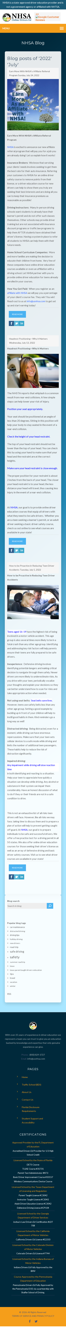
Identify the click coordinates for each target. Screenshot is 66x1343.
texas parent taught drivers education (26, 970)
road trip (14, 947)
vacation (13, 982)
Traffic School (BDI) (31, 1084)
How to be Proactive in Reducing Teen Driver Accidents (31, 567)
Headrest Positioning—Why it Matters (28, 338)
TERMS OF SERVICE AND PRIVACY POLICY (33, 1316)
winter (13, 986)
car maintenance (17, 927)
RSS (9, 994)
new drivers (15, 943)
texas (12, 966)
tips (12, 974)
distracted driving (17, 931)
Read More (17, 314)
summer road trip (17, 962)
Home (25, 1077)
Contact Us (27, 1099)
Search (50, 906)
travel (12, 978)
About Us (26, 1092)
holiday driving (16, 939)
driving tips (14, 935)
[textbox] (27, 906)
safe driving (17, 951)
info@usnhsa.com (36, 1058)
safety (15, 957)
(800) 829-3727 (37, 1054)
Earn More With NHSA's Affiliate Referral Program (29, 73)
